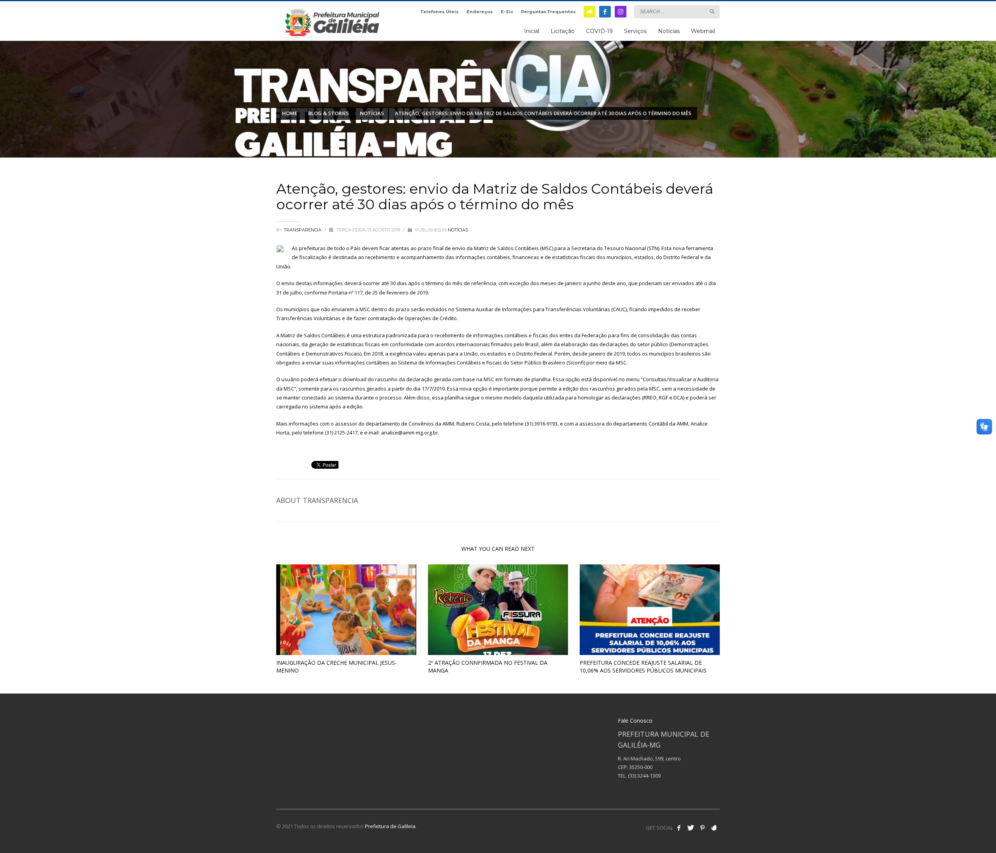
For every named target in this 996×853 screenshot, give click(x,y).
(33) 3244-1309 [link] (644, 775)
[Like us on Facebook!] (679, 828)
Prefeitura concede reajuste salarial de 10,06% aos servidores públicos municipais (643, 666)
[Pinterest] (702, 828)
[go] (712, 11)
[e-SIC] (589, 12)
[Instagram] (620, 12)
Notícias (458, 230)
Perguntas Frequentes (548, 11)
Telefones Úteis (439, 11)
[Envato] (714, 828)
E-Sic (507, 11)
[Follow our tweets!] (690, 828)
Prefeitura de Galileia (390, 826)
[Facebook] (605, 12)
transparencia (303, 230)
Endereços (479, 11)
